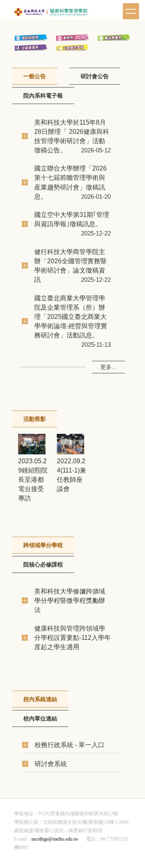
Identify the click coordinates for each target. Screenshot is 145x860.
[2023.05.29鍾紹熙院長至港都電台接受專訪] (32, 444)
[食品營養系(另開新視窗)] (114, 37)
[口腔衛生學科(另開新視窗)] (72, 47)
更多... (108, 367)
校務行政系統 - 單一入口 (69, 744)
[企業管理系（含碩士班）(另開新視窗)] (31, 47)
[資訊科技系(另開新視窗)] (31, 37)
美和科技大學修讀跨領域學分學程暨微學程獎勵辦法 (69, 600)
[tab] (34, 76)
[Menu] (131, 11)
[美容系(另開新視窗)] (72, 37)
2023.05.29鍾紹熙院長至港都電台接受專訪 (33, 479)
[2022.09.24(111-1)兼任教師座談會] (70, 444)
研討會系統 (51, 763)
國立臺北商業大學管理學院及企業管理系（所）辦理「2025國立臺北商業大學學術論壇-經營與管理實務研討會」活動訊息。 (70, 316)
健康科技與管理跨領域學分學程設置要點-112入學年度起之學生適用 (72, 637)
